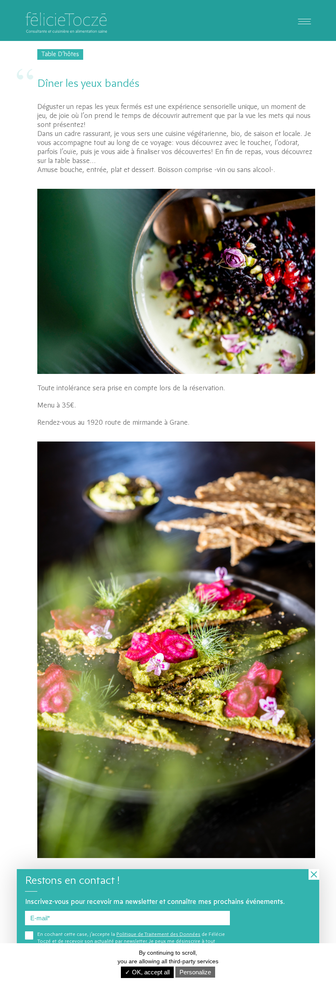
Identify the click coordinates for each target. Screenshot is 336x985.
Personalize (195, 972)
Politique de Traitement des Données (158, 934)
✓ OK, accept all (147, 972)
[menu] (304, 20)
